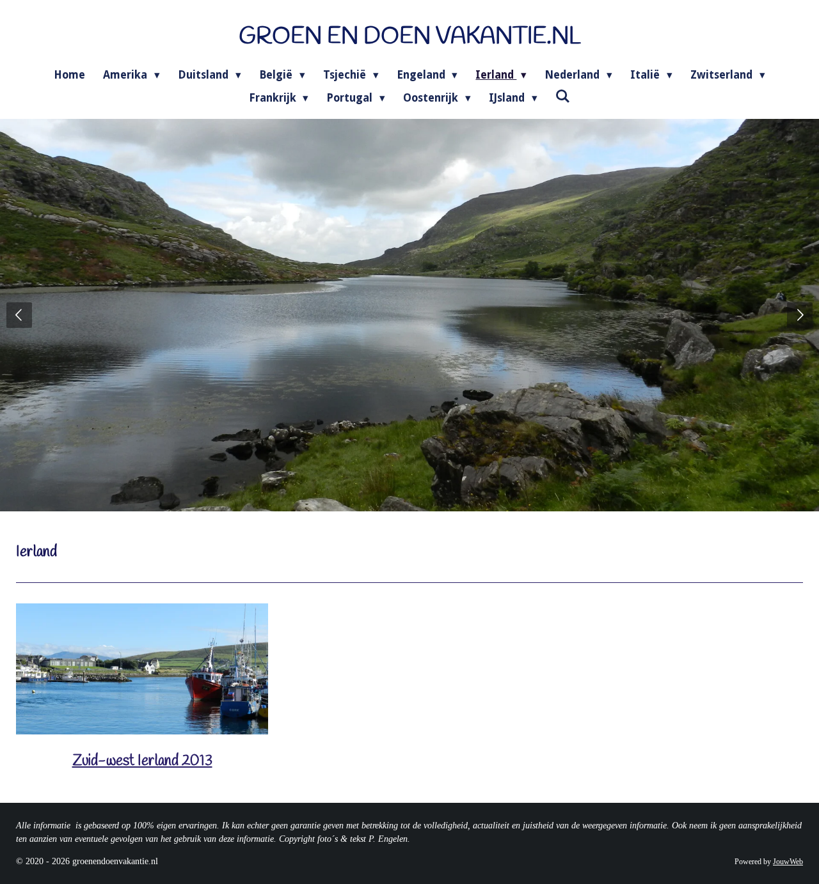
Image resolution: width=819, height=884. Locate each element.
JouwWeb (788, 862)
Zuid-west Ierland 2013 (142, 761)
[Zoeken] (563, 96)
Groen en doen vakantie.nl (410, 37)
